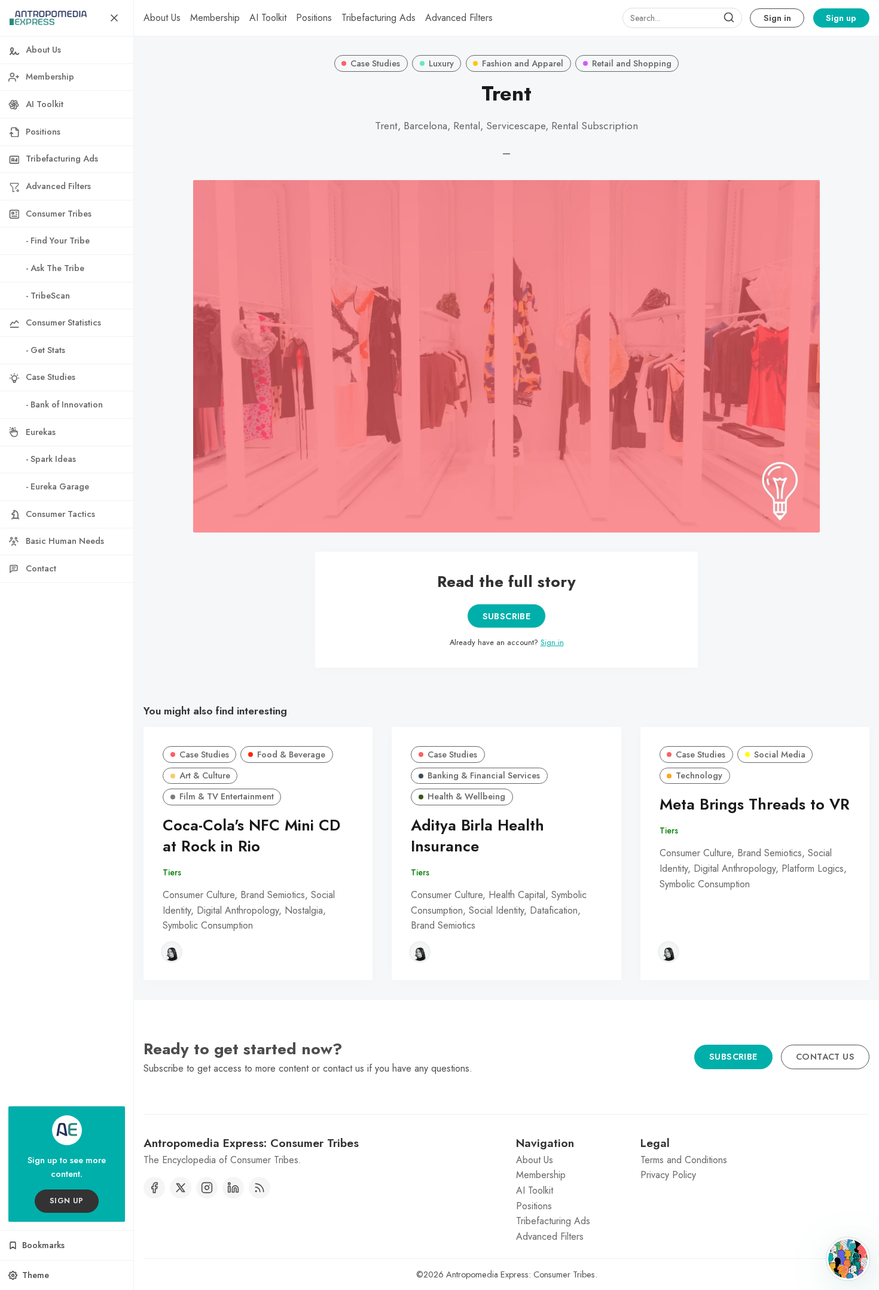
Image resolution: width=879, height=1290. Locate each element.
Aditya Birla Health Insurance (477, 835)
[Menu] (114, 18)
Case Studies (375, 63)
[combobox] (682, 18)
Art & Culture (204, 775)
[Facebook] (154, 1187)
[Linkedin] (233, 1187)
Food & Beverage (291, 754)
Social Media (779, 754)
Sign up (841, 18)
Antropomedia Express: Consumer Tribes (520, 1274)
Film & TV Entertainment (226, 796)
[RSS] (259, 1187)
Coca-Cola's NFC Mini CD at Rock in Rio (251, 835)
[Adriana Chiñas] (172, 952)
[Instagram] (207, 1187)
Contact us (825, 1057)
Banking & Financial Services (484, 775)
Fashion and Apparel (522, 63)
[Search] (729, 18)
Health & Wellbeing (466, 796)
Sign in (777, 18)
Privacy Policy (668, 1175)
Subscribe (507, 616)
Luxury (441, 63)
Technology (699, 775)
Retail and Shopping (632, 63)
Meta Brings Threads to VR (755, 804)
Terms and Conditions (683, 1160)
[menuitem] (162, 18)
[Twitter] (180, 1187)
